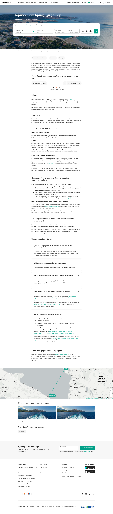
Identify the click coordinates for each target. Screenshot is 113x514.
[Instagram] (86, 493)
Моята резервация (73, 2)
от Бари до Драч (68, 198)
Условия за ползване (34, 506)
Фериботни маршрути (37, 51)
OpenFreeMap (92, 398)
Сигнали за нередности (70, 506)
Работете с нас (45, 470)
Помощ (83, 2)
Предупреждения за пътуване (71, 476)
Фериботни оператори (25, 481)
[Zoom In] (111, 393)
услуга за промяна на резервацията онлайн (47, 304)
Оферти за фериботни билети (27, 2)
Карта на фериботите (62, 354)
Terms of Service (63, 453)
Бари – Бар (22, 431)
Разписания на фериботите (26, 478)
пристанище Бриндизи (52, 206)
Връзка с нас (66, 473)
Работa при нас (45, 473)
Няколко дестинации (42, 25)
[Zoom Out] (111, 396)
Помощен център (67, 470)
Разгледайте (54, 2)
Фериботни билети (23, 51)
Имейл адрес (63, 446)
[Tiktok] (89, 493)
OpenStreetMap (109, 398)
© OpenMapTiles (98, 398)
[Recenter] (111, 390)
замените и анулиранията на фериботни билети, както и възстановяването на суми (55, 298)
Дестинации (22, 473)
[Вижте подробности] (26, 451)
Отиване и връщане (29, 25)
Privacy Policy (87, 451)
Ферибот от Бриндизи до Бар (54, 51)
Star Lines (51, 163)
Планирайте (43, 2)
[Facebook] (82, 493)
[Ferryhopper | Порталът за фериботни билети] (6, 2)
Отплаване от (19, 30)
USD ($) (100, 2)
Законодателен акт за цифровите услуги (30, 508)
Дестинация (40, 30)
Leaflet (87, 398)
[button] (41, 83)
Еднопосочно (18, 25)
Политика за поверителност (55, 506)
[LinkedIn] (93, 493)
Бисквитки (43, 506)
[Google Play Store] (90, 467)
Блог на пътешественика (26, 470)
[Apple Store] (90, 471)
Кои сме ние (43, 467)
